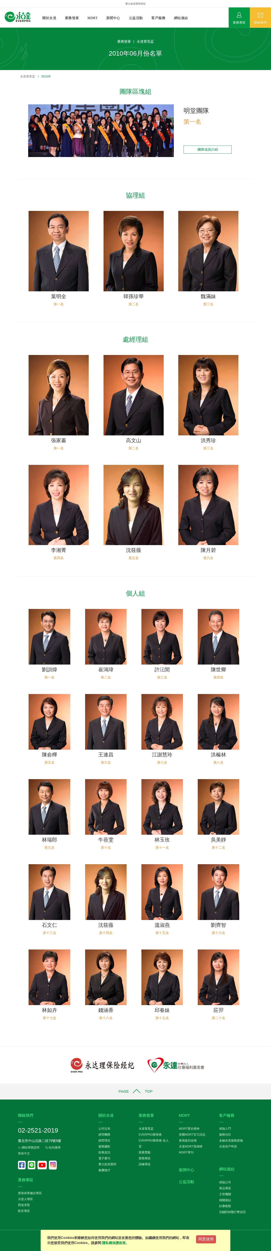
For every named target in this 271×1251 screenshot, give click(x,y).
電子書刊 (104, 1158)
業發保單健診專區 (30, 1193)
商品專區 (225, 1188)
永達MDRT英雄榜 (190, 1146)
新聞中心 (113, 18)
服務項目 (225, 1134)
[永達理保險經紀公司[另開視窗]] (102, 1065)
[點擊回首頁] (17, 17)
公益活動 (136, 18)
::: (1, 30)
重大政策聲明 (107, 1164)
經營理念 (104, 1140)
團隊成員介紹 (208, 149)
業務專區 (239, 22)
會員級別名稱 (188, 1140)
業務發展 (72, 18)
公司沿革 (104, 1128)
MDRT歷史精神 (189, 1128)
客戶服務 (158, 18)
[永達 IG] (53, 1165)
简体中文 (24, 1153)
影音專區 (24, 1211)
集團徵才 (104, 1170)
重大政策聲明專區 (135, 3)
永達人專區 (25, 1199)
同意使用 (206, 1239)
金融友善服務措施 (231, 1140)
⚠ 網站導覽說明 (28, 1147)
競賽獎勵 (145, 1152)
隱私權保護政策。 (115, 1243)
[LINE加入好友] (32, 1165)
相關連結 (225, 1200)
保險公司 (225, 1182)
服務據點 (104, 1146)
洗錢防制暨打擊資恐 (232, 1212)
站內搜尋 (54, 1147)
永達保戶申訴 (228, 1146)
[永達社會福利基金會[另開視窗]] (176, 1065)
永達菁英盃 (27, 76)
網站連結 (181, 18)
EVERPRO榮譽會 (150, 1134)
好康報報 (225, 1206)
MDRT (92, 18)
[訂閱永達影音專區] (43, 1165)
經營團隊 (104, 1134)
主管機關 (225, 1194)
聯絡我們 (260, 22)
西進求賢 (24, 1205)
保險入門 (225, 1128)
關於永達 (49, 18)
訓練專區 (145, 1164)
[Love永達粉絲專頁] (23, 1165)
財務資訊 (104, 1152)
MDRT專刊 (186, 1152)
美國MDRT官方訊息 (192, 1134)
